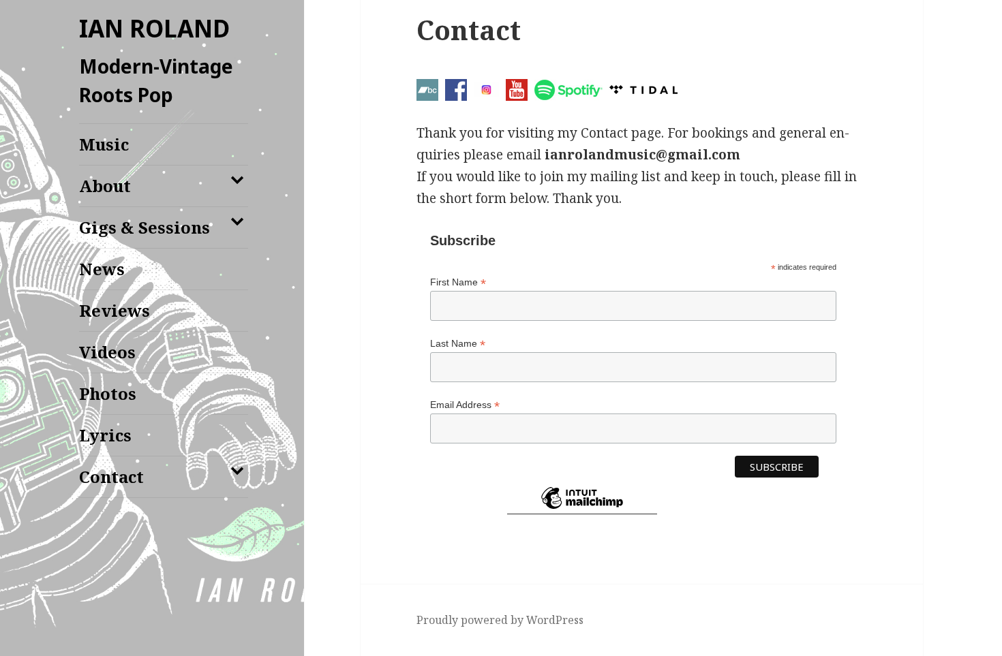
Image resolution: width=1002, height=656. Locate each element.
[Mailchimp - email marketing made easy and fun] (582, 508)
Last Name (457, 343)
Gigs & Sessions (144, 227)
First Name (458, 282)
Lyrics (105, 435)
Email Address (465, 405)
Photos (107, 393)
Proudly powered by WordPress (499, 619)
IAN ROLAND (154, 28)
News (102, 268)
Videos (107, 352)
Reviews (114, 310)
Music (104, 144)
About (105, 185)
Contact (111, 476)
